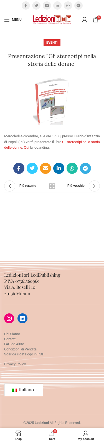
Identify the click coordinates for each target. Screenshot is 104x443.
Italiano (26, 389)
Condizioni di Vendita (20, 349)
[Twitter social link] (36, 5)
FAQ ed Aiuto (14, 344)
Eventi (52, 42)
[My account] (84, 19)
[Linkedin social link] (57, 5)
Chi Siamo (12, 334)
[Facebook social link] (26, 5)
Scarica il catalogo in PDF (24, 354)
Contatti (10, 339)
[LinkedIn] (22, 318)
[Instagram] (9, 318)
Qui (26, 147)
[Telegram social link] (78, 5)
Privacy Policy (15, 364)
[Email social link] (47, 5)
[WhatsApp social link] (68, 5)
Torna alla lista (52, 186)
